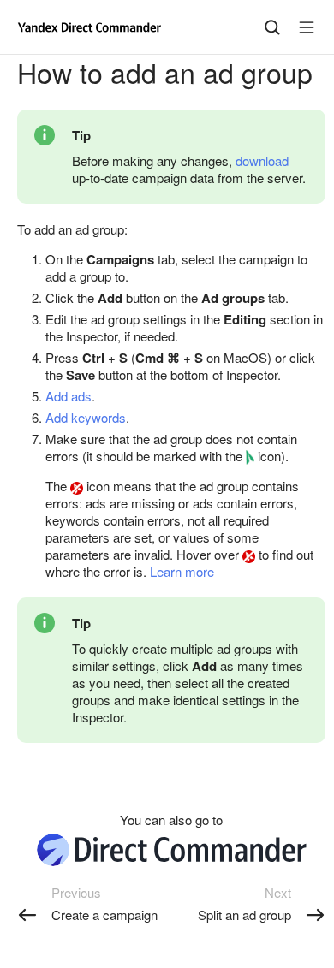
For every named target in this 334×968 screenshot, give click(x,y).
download (262, 160)
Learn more (182, 571)
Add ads (68, 396)
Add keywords (85, 417)
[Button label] (306, 27)
